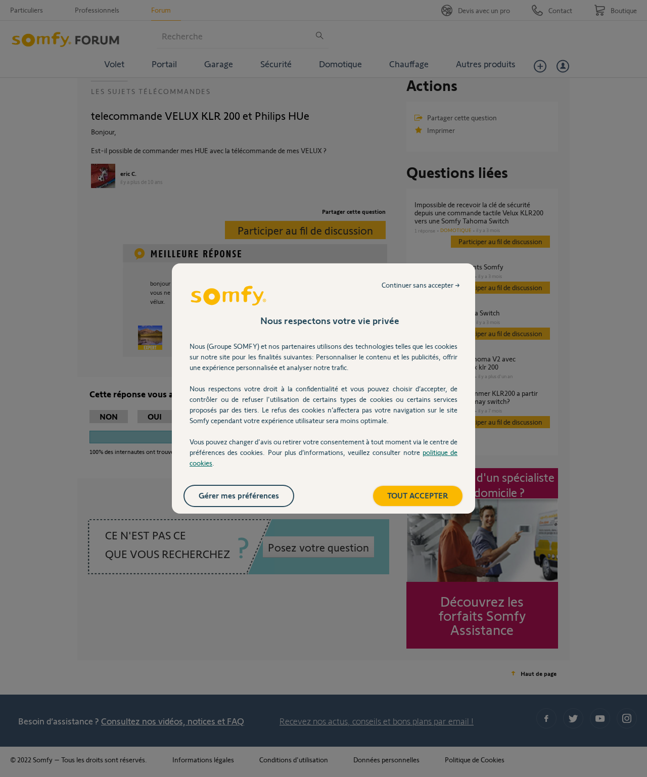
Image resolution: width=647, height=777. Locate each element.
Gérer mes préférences (239, 495)
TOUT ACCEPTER (417, 495)
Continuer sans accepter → (421, 285)
